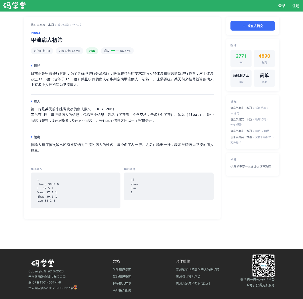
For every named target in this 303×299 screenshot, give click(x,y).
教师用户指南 (122, 276)
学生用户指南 (122, 269)
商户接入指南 (122, 290)
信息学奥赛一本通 (42, 25)
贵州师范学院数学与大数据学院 (197, 269)
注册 (295, 6)
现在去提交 (255, 26)
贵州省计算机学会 (188, 276)
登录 (281, 6)
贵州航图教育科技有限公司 (47, 277)
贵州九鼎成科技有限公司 (193, 283)
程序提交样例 (122, 283)
